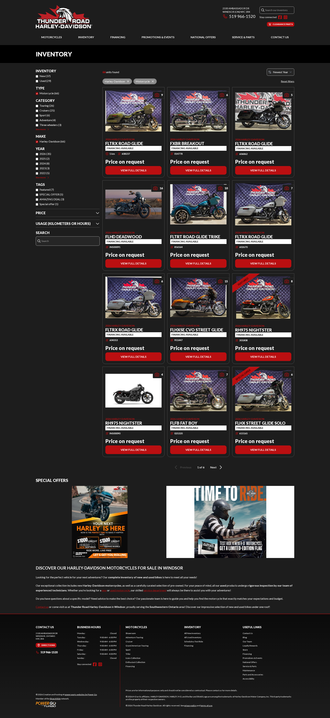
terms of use (206, 705)
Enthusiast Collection (135, 662)
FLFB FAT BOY (183, 423)
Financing (117, 37)
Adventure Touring (134, 637)
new (104, 590)
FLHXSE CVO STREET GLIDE (196, 329)
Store (245, 649)
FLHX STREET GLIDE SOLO (260, 423)
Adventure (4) (48, 120)
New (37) (45, 76)
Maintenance (249, 670)
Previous (185, 467)
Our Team (247, 641)
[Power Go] (66, 704)
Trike (128, 654)
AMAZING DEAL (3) (52, 199)
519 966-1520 (242, 16)
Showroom (131, 633)
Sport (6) (45, 115)
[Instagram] (285, 17)
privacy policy (190, 705)
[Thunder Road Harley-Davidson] (64, 16)
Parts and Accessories (253, 674)
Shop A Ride (55, 698)
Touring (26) (47, 105)
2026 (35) (45, 153)
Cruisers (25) (47, 110)
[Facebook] (280, 17)
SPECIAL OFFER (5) (51, 194)
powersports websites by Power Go (81, 694)
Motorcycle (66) (49, 93)
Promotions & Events (158, 37)
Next (213, 467)
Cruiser (129, 641)
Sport (128, 649)
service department (155, 590)
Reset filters (287, 81)
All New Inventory (192, 633)
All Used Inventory (192, 637)
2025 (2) (45, 158)
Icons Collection (133, 658)
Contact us (42, 606)
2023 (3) (45, 168)
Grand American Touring (137, 645)
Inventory (86, 37)
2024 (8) (45, 163)
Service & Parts (243, 37)
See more (41, 129)
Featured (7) (47, 189)
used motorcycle (120, 590)
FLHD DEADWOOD (123, 236)
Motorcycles (51, 37)
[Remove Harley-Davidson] (128, 81)
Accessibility (248, 678)
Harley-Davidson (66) (52, 141)
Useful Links (252, 627)
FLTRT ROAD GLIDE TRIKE (195, 236)
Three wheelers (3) (50, 124)
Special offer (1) (49, 204)
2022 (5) (45, 173)
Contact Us (280, 37)
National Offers (203, 37)
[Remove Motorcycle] (153, 81)
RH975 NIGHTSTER (253, 330)
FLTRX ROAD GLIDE (124, 143)
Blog (245, 637)
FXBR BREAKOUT (187, 143)
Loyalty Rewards (250, 645)
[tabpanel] (97, 646)
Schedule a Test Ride (193, 641)
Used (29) (45, 80)
